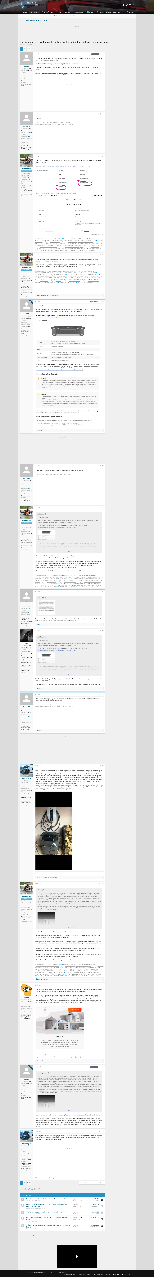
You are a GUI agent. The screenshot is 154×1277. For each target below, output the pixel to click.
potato (26, 604)
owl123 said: (41, 514)
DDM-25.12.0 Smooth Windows (92, 245)
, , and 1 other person (47, 295)
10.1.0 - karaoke (95, 247)
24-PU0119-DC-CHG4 (83, 250)
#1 (103, 54)
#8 (103, 591)
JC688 (97, 1213)
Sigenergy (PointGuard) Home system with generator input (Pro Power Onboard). (47, 1206)
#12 (103, 883)
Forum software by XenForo (34, 1273)
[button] (78, 12)
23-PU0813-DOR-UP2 (46, 250)
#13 (103, 985)
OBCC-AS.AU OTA (55, 242)
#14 (103, 1067)
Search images (74, 16)
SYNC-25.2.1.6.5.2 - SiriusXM (42, 243)
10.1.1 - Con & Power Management (74, 247)
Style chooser (68, 1274)
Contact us (82, 1274)
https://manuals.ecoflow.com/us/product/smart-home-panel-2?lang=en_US (59, 370)
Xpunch (28, 1229)
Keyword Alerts (63, 12)
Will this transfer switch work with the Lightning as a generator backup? (48, 1226)
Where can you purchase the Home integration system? (46, 1212)
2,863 (28, 136)
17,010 (28, 179)
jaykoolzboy (29, 1214)
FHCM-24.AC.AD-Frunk (70, 245)
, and (48, 877)
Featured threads (46, 16)
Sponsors (75, 1274)
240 (28, 177)
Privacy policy (108, 1274)
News (25, 12)
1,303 (28, 1006)
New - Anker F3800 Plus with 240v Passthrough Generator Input (46, 1218)
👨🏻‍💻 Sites (90, 12)
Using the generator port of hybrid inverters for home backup (48, 1199)
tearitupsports (30, 1208)
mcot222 (28, 1221)
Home (118, 1274)
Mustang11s (26, 778)
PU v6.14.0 (58, 248)
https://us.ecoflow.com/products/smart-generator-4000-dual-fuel (55, 193)
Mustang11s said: (42, 890)
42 (27, 1004)
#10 (103, 694)
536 (28, 612)
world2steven (30, 1200)
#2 (103, 114)
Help (114, 1274)
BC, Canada (25, 618)
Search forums (61, 16)
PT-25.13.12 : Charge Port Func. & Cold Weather (80, 242)
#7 (103, 508)
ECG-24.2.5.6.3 (44, 248)
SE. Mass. (29, 185)
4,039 (28, 651)
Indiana (29, 794)
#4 (103, 255)
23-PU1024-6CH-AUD (74, 248)
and (42, 979)
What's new (48, 12)
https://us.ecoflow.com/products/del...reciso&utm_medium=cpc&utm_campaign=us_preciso (63, 166)
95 (28, 788)
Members (102, 12)
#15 (103, 1131)
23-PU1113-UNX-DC (64, 250)
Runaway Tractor (94, 1226)
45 (27, 134)
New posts (25, 16)
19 (28, 75)
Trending (35, 16)
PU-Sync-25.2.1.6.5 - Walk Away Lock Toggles (69, 243)
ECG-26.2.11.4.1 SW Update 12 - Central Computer (78, 240)
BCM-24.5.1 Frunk (51, 245)
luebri (26, 998)
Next (28, 49)
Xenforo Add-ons (57, 1273)
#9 (103, 630)
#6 (103, 465)
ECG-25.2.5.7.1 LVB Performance (48, 247)
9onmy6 (97, 1200)
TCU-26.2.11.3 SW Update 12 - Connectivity (47, 240)
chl (26, 643)
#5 (103, 301)
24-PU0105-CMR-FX (93, 248)
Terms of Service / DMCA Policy (95, 1274)
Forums (35, 12)
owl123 (23, 45)
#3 (103, 156)
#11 (103, 765)
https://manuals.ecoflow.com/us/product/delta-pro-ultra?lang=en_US (57, 317)
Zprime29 (26, 126)
